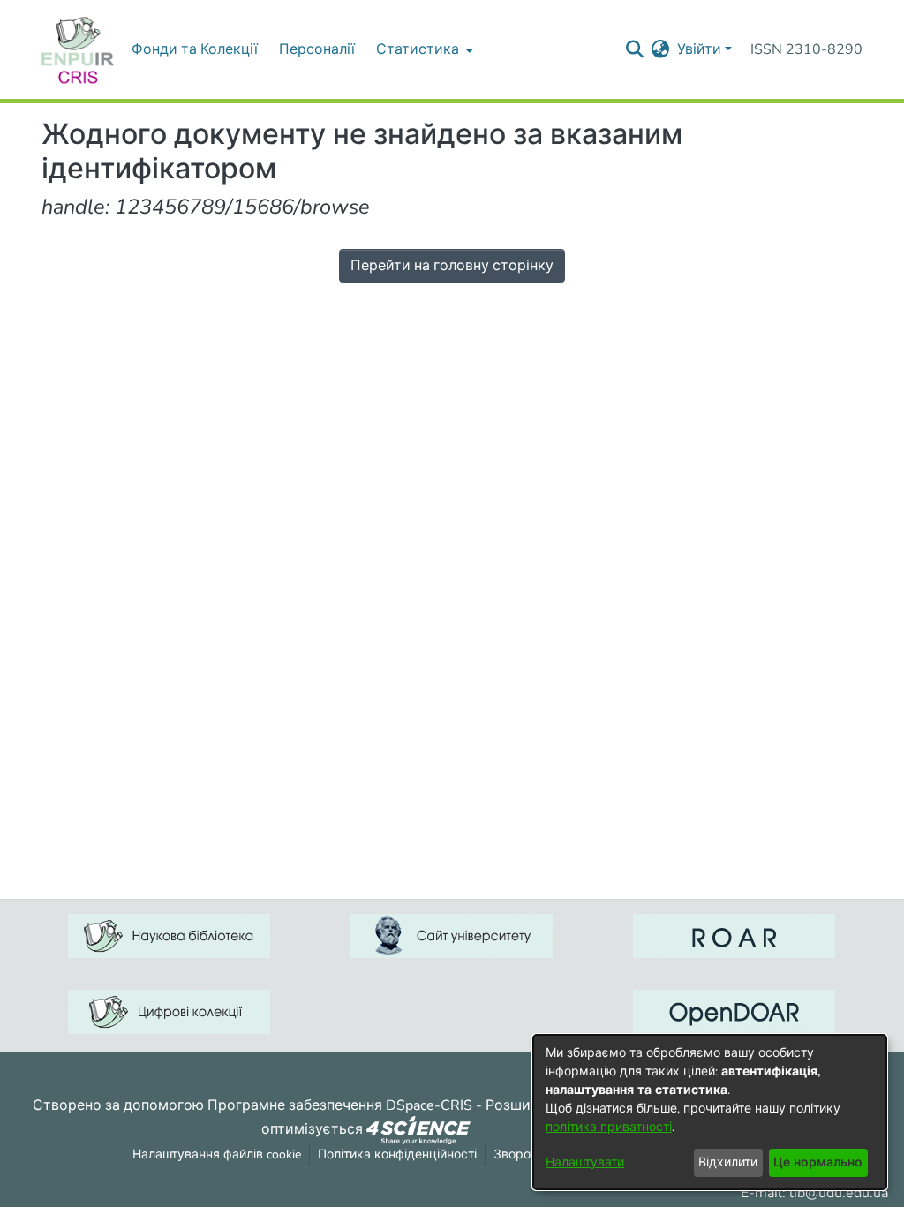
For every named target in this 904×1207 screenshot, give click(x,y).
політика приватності (609, 1127)
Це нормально (818, 1162)
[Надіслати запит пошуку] (635, 49)
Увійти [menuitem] (699, 49)
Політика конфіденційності (397, 1154)
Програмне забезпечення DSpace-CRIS (339, 1105)
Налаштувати (585, 1162)
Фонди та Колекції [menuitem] (195, 49)
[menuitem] (423, 49)
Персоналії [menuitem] (317, 49)
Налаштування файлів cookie (216, 1154)
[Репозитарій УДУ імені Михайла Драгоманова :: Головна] (77, 49)
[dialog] (709, 1112)
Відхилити (727, 1162)
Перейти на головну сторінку (452, 265)
